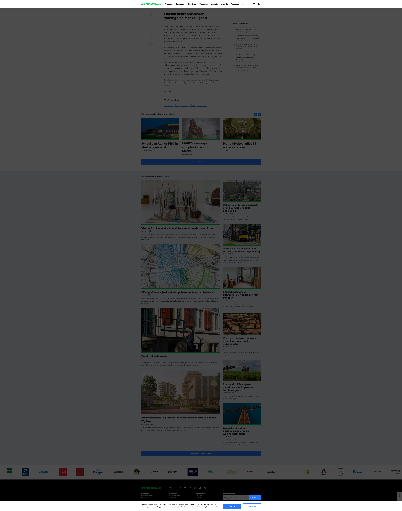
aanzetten (215, 507)
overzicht (176, 507)
